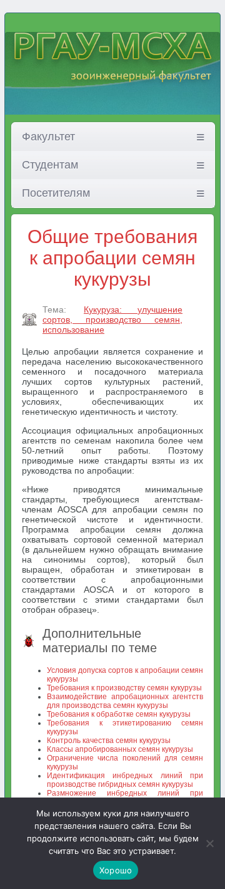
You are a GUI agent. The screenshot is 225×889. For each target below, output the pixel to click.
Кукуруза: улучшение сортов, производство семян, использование (112, 319)
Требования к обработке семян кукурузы (119, 714)
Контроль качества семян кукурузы (109, 740)
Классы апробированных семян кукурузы (120, 749)
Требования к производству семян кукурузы (124, 688)
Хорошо (115, 870)
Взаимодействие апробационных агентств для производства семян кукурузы (125, 701)
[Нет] (209, 843)
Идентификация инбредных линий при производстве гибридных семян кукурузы (125, 780)
